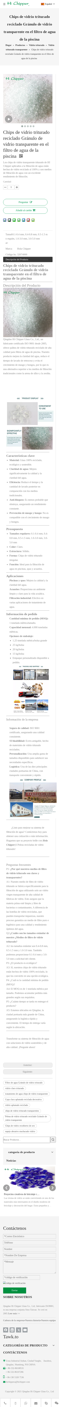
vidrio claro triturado (14, 1088)
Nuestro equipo (48, 1320)
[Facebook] (5, 1329)
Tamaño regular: (9, 238)
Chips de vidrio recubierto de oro (20, 1126)
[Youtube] (25, 1329)
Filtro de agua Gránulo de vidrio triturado (23, 1083)
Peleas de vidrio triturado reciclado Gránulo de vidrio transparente (26, 1118)
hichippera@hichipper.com (18, 1382)
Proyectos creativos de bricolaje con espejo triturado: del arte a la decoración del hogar (21, 1194)
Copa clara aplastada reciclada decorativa (23, 1099)
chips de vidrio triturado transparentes (22, 1111)
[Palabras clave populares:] (53, 1139)
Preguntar (23, 202)
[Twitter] (18, 1329)
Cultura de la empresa (13, 1320)
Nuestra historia (32, 1320)
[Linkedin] (12, 1329)
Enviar (15, 1290)
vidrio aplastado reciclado (16, 1105)
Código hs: (11, 254)
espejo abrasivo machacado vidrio (20, 1131)
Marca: (9, 248)
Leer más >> (14, 1313)
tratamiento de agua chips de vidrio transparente (26, 1094)
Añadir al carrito (24, 210)
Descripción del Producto (17, 259)
